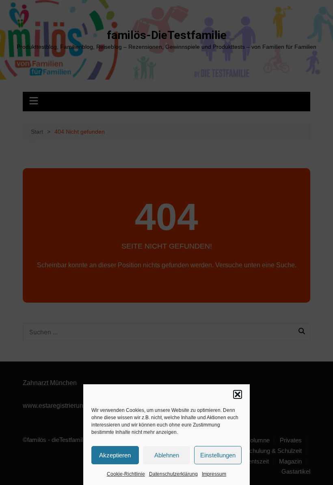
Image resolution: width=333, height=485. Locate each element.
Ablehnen (166, 455)
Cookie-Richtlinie (126, 474)
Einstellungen (218, 455)
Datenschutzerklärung (173, 474)
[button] (238, 394)
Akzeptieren (115, 455)
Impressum (214, 474)
